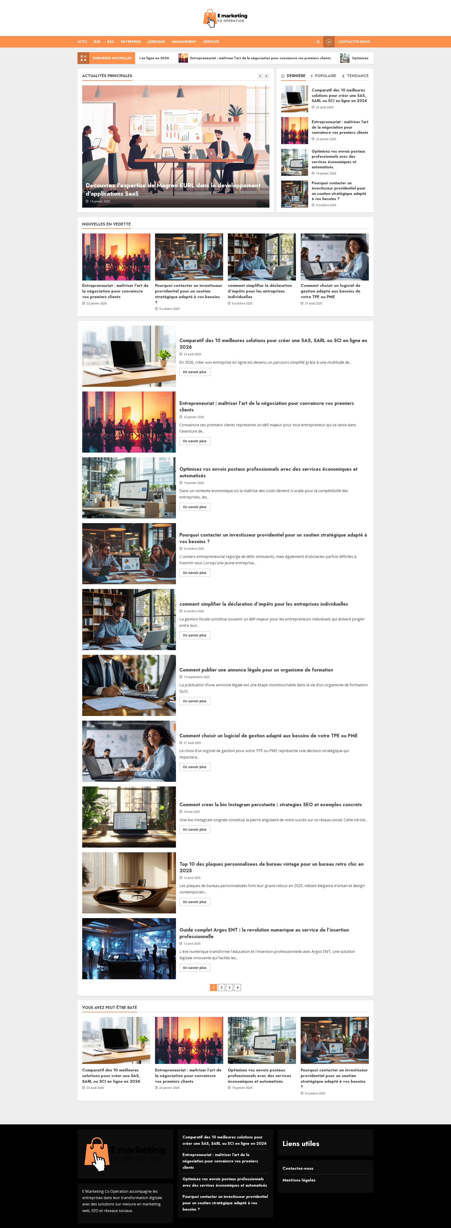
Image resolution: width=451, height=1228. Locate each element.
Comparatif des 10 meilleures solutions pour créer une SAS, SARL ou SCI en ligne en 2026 (294, 98)
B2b (97, 41)
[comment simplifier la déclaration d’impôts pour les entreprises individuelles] (262, 256)
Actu (82, 41)
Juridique (156, 41)
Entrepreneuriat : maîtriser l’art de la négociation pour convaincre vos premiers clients (187, 58)
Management (184, 41)
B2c (110, 41)
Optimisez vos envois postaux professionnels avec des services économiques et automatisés (353, 58)
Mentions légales (299, 1180)
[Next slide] (266, 76)
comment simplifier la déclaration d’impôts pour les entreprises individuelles (260, 291)
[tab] (293, 76)
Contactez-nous (354, 41)
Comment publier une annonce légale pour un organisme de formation (129, 685)
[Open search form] (318, 41)
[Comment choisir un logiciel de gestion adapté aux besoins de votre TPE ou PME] (335, 256)
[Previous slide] (260, 76)
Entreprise (131, 41)
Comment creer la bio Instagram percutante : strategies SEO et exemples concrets (129, 817)
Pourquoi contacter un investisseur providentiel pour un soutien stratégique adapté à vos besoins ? (294, 194)
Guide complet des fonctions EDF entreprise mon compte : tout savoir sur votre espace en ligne (173, 189)
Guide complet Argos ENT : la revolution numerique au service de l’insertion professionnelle (129, 948)
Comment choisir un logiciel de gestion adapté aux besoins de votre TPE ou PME (330, 291)
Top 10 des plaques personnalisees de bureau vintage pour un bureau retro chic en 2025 (129, 882)
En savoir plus (196, 372)
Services (211, 41)
